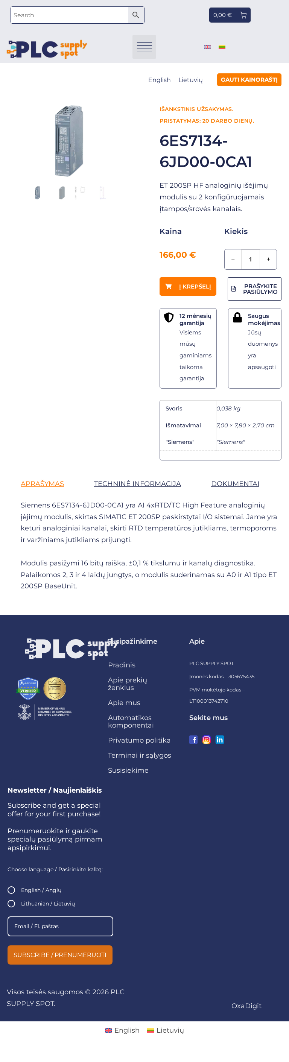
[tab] (42, 484)
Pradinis (121, 665)
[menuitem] (208, 46)
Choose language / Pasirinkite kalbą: (55, 869)
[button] (144, 47)
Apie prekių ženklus (127, 684)
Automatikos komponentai (131, 721)
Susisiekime (128, 770)
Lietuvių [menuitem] (190, 80)
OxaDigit (246, 1006)
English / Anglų (41, 890)
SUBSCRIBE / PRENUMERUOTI (60, 955)
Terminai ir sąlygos (139, 755)
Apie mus (124, 703)
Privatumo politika (139, 740)
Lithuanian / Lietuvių (48, 903)
